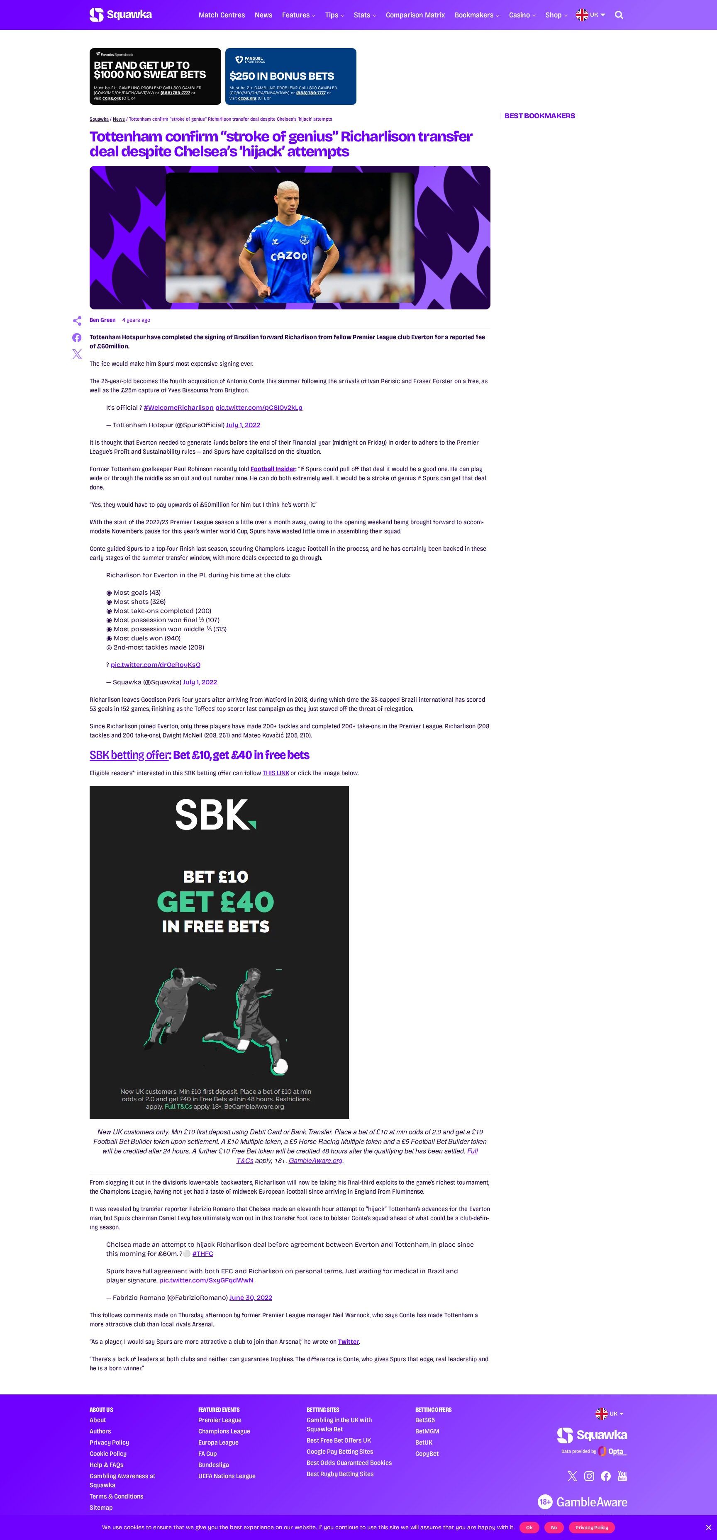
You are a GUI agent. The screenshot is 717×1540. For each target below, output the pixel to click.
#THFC (203, 1254)
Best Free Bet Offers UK (339, 1440)
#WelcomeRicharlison (179, 407)
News (263, 14)
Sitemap (101, 1507)
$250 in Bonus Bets (281, 76)
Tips (331, 14)
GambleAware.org (315, 1160)
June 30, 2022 (250, 1298)
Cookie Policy (108, 1453)
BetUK (423, 1442)
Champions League (224, 1431)
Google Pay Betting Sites (340, 1451)
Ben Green (103, 320)
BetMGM (427, 1431)
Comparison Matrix (415, 14)
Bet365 (425, 1420)
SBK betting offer (129, 754)
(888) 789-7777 (175, 92)
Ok (529, 1527)
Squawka (99, 119)
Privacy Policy (109, 1442)
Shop (554, 14)
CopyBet (427, 1453)
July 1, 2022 (243, 425)
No (554, 1527)
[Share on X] (77, 354)
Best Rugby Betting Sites (340, 1474)
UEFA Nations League (227, 1476)
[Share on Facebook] (77, 338)
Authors (100, 1431)
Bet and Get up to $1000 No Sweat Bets (150, 70)
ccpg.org (111, 98)
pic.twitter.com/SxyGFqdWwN (206, 1280)
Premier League (219, 1420)
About (98, 1420)
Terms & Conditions (117, 1496)
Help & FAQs (107, 1465)
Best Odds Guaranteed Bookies (349, 1463)
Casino (519, 14)
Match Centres (222, 14)
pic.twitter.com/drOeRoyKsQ (155, 665)
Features (296, 14)
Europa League (218, 1442)
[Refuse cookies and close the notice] (709, 1528)
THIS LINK (276, 773)
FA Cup (207, 1453)
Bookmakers (474, 14)
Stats (362, 14)
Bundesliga (213, 1465)
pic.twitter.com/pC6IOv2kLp (258, 407)
